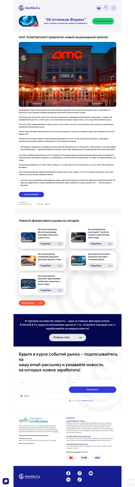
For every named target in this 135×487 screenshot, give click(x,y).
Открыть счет (61, 337)
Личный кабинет (31, 194)
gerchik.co (93, 440)
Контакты (70, 418)
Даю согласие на (82, 400)
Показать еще (27, 303)
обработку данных (87, 400)
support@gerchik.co (28, 443)
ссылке (56, 431)
